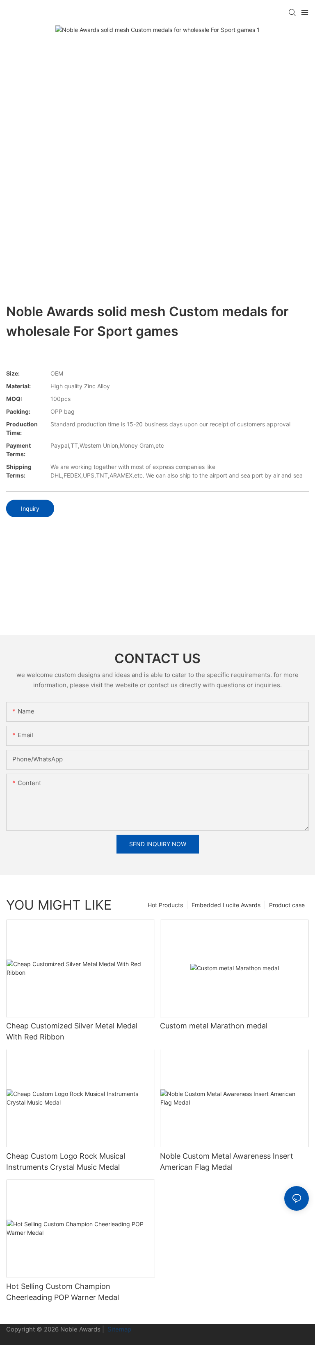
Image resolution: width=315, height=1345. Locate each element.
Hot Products (165, 904)
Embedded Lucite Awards (226, 904)
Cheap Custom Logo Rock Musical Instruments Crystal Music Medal (65, 1161)
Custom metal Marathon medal (213, 1025)
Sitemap (118, 1329)
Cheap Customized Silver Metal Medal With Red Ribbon (71, 1031)
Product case (287, 904)
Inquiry (30, 508)
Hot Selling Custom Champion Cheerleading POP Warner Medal (62, 1292)
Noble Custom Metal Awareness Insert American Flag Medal (226, 1161)
